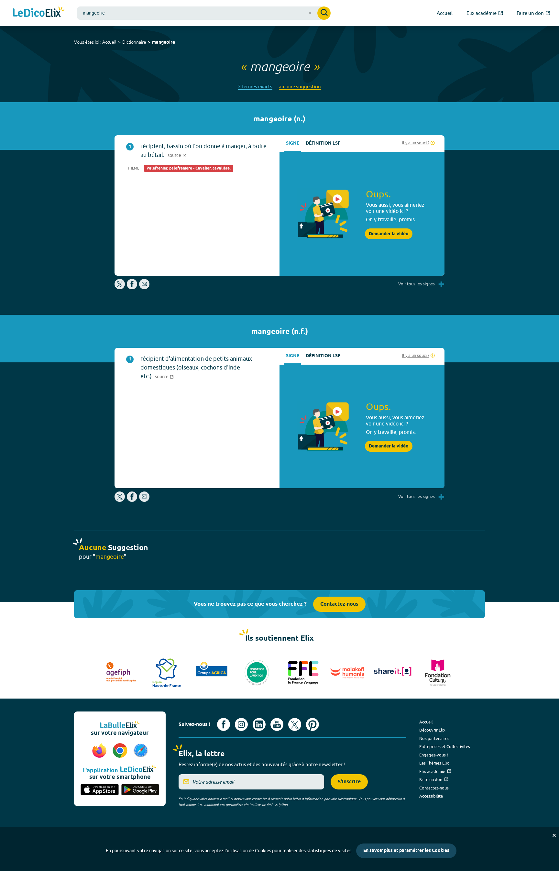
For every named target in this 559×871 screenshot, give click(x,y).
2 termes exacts (255, 86)
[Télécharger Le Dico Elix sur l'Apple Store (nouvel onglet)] (100, 790)
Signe (292, 143)
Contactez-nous (339, 604)
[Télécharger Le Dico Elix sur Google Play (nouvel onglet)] (140, 790)
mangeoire (163, 42)
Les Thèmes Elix (434, 763)
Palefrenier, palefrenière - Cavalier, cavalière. (189, 168)
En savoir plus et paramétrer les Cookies (406, 851)
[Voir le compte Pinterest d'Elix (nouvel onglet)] (312, 724)
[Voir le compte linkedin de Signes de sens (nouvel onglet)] (259, 724)
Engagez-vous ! (433, 754)
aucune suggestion (300, 86)
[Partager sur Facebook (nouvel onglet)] (132, 287)
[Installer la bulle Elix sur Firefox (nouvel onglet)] (100, 751)
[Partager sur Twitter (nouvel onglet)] (120, 287)
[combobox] (204, 13)
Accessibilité (431, 796)
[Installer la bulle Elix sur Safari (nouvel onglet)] (141, 751)
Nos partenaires (434, 738)
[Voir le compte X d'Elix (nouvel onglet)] (294, 724)
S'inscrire (349, 781)
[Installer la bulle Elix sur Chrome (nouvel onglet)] (121, 751)
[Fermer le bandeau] (554, 835)
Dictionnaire (134, 42)
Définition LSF (323, 143)
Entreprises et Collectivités (444, 746)
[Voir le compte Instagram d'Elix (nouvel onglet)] (241, 724)
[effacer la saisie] (309, 13)
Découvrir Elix (432, 730)
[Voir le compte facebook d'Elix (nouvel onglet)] (223, 724)
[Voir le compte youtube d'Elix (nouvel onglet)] (276, 724)
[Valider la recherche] (324, 13)
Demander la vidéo (389, 234)
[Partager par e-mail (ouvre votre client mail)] (144, 287)
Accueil (109, 42)
